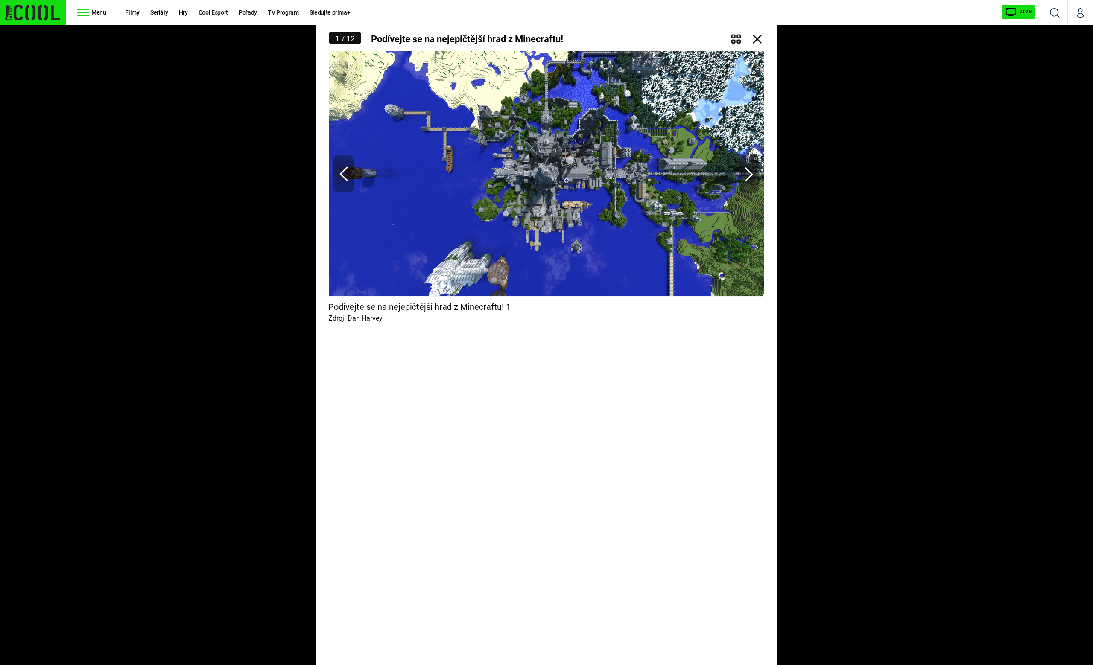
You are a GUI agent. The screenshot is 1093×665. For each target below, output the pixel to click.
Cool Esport (213, 12)
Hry (183, 12)
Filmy (132, 12)
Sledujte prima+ (330, 12)
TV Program (283, 12)
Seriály (159, 12)
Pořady (248, 12)
